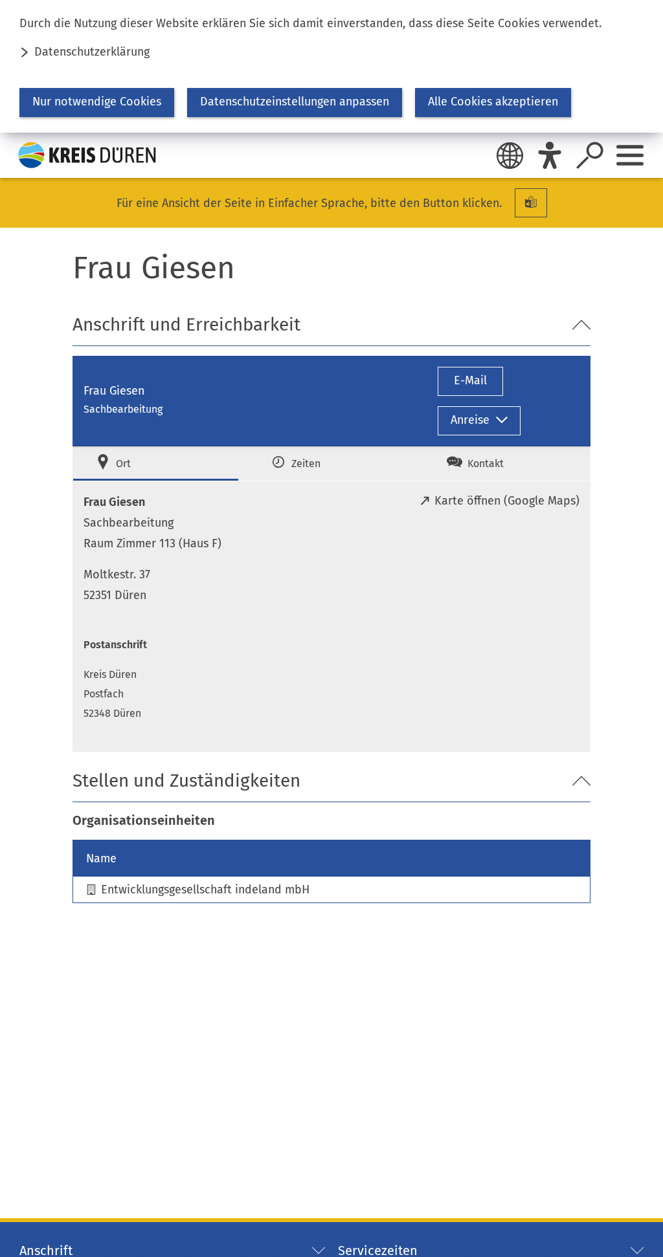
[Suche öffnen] (590, 155)
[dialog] (331, 66)
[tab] (155, 463)
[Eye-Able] (550, 155)
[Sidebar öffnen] (630, 155)
